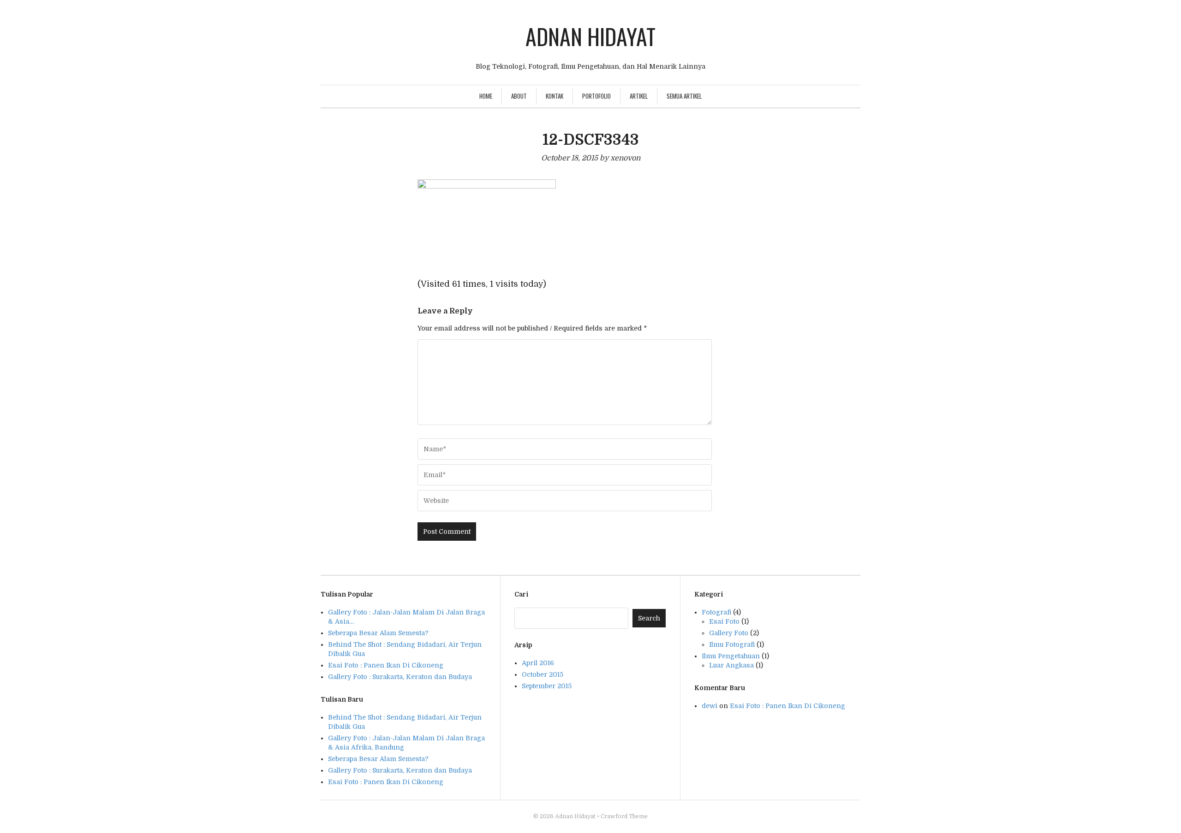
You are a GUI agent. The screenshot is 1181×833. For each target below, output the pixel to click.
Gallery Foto (728, 633)
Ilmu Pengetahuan (731, 656)
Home (485, 95)
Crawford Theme (624, 816)
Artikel (639, 95)
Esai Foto (724, 621)
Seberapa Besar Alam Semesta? (378, 758)
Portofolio (596, 95)
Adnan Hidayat (590, 36)
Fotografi (716, 612)
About (519, 95)
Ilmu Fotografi (732, 644)
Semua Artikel (684, 95)
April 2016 (538, 663)
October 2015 (542, 674)
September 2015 (547, 686)
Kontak (554, 95)
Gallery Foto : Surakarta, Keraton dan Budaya (400, 770)
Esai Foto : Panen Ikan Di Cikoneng (385, 782)
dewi (709, 705)
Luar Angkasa (731, 665)
